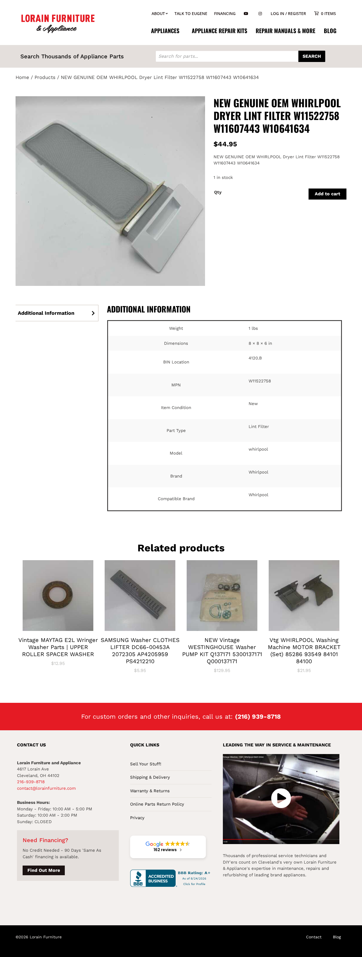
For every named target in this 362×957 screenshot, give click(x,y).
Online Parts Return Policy (157, 804)
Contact (314, 937)
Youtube (246, 14)
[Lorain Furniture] (58, 23)
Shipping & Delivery (150, 777)
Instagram (260, 14)
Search (312, 56)
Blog (330, 30)
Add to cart (327, 193)
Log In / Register (288, 13)
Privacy (137, 817)
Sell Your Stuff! (145, 764)
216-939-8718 (31, 781)
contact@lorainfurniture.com (46, 788)
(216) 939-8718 (258, 716)
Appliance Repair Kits (219, 30)
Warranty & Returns (150, 790)
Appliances (165, 30)
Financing (225, 13)
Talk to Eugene (190, 13)
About (158, 13)
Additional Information (46, 313)
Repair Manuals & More (285, 30)
